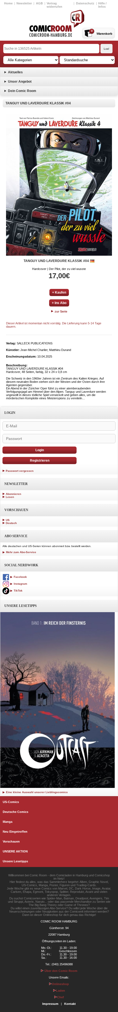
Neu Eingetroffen (15, 831)
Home (8, 3)
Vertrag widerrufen (54, 5)
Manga (7, 821)
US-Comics (11, 802)
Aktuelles (15, 72)
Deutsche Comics (15, 811)
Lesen (10, 496)
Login (39, 450)
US (8, 520)
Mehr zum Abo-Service (20, 552)
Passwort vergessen (19, 470)
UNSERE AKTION (15, 851)
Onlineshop (60, 984)
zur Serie (60, 311)
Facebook (20, 576)
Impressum (50, 1003)
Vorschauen (11, 841)
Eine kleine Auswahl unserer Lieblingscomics (36, 792)
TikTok (18, 590)
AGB (39, 3)
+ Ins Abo (59, 303)
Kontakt (70, 1003)
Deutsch (11, 523)
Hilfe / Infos (102, 5)
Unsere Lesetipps (15, 861)
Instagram (20, 583)
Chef (60, 997)
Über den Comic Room (60, 970)
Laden (60, 990)
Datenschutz (85, 3)
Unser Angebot (20, 81)
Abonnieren (13, 493)
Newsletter (24, 3)
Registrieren (39, 460)
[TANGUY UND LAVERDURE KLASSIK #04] (59, 185)
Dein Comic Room (22, 91)
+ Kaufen (59, 292)
